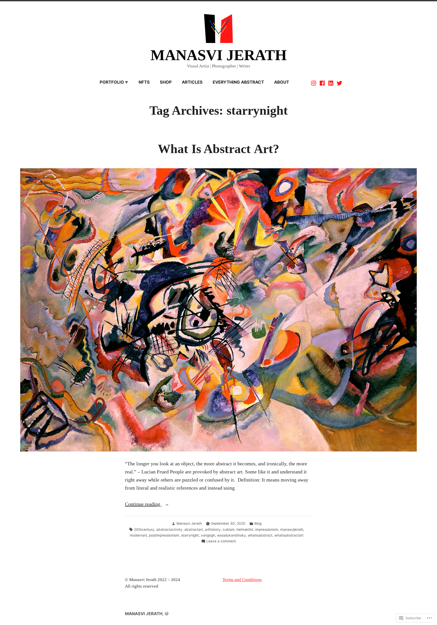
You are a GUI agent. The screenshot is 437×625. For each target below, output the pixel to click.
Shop (166, 82)
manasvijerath (291, 529)
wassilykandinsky (231, 535)
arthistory (213, 529)
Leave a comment (221, 541)
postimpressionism (164, 535)
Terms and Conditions (242, 579)
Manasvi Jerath (189, 523)
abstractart (193, 529)
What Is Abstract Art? (218, 149)
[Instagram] (314, 83)
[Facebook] (322, 83)
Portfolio (112, 82)
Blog (257, 523)
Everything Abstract (238, 82)
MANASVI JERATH (218, 55)
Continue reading (143, 504)
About (281, 82)
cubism (228, 529)
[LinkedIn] (330, 83)
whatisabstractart (288, 535)
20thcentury (144, 529)
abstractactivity (169, 529)
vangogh (208, 535)
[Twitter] (339, 83)
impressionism (266, 529)
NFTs (144, 82)
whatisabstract (260, 535)
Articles (192, 82)
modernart (138, 535)
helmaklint (244, 529)
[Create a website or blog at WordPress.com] (166, 613)
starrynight (190, 535)
